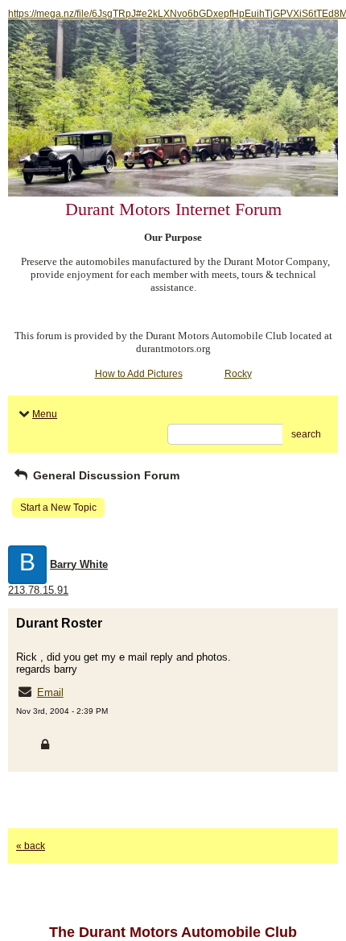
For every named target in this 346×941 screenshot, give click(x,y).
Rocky (238, 373)
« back (30, 846)
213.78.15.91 (38, 590)
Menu (44, 414)
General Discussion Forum (104, 475)
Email (50, 692)
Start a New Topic (58, 507)
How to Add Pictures (139, 373)
